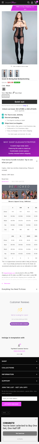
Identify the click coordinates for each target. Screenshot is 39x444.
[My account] (32, 2)
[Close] (36, 419)
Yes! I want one (20, 433)
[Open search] (28, 2)
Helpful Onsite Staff (19, 351)
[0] (36, 2)
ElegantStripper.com (9, 273)
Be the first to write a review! (19, 324)
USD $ (4, 412)
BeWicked (5, 181)
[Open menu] (3, 2)
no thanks (20, 439)
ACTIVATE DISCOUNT (12, 404)
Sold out (19, 102)
